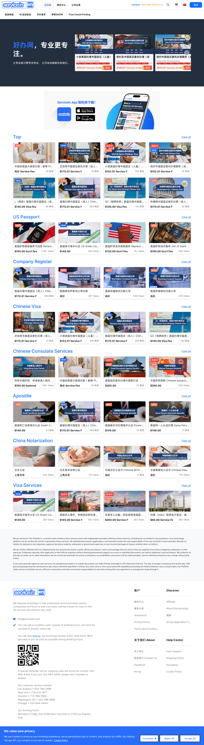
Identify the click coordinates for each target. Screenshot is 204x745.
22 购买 (95, 171)
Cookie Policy (61, 740)
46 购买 (50, 206)
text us (36, 635)
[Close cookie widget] (201, 729)
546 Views (183, 251)
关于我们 (139, 651)
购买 (107, 67)
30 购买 (50, 171)
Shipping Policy (175, 658)
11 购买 (185, 430)
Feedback (139, 664)
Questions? (140, 615)
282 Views (139, 519)
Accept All (190, 738)
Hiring (137, 671)
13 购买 (50, 430)
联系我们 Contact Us (145, 658)
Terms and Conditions (146, 628)
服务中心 (61, 5)
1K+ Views (139, 251)
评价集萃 (41, 14)
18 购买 (140, 430)
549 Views (138, 296)
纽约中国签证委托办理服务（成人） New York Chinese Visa (174, 58)
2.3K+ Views (47, 251)
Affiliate (170, 601)
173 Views (93, 474)
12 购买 (140, 474)
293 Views (93, 251)
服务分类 (139, 608)
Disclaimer (172, 664)
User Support (174, 651)
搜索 (168, 615)
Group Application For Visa (181, 621)
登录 (196, 5)
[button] (186, 52)
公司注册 (76, 5)
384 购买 (94, 206)
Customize (148, 738)
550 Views (183, 385)
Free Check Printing (79, 14)
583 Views (93, 519)
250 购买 (139, 171)
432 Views (48, 474)
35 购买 (185, 171)
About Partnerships (177, 608)
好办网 (47, 5)
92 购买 (185, 206)
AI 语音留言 (25, 14)
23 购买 (140, 385)
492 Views (184, 519)
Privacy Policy (142, 621)
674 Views (184, 296)
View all (186, 137)
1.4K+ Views (47, 385)
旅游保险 (9, 14)
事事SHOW (57, 14)
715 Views (184, 474)
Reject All (169, 738)
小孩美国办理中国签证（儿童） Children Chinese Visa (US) (94, 58)
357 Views (93, 296)
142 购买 (139, 206)
